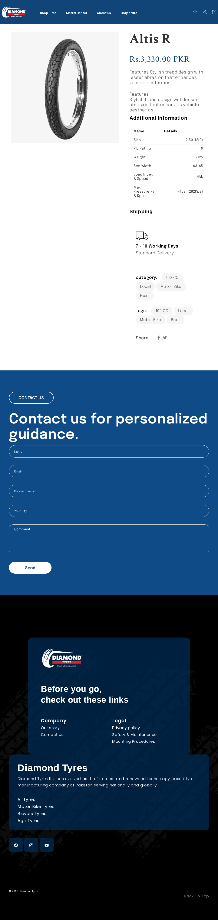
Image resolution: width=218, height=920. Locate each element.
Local (145, 287)
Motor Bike (171, 287)
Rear (144, 296)
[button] (195, 12)
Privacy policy (126, 727)
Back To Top (196, 896)
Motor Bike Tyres (36, 806)
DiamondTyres (29, 891)
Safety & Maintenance (134, 734)
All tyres (26, 799)
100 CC (172, 278)
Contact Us (52, 734)
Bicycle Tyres (32, 813)
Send (30, 568)
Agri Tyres (28, 821)
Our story (50, 727)
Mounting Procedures (133, 741)
